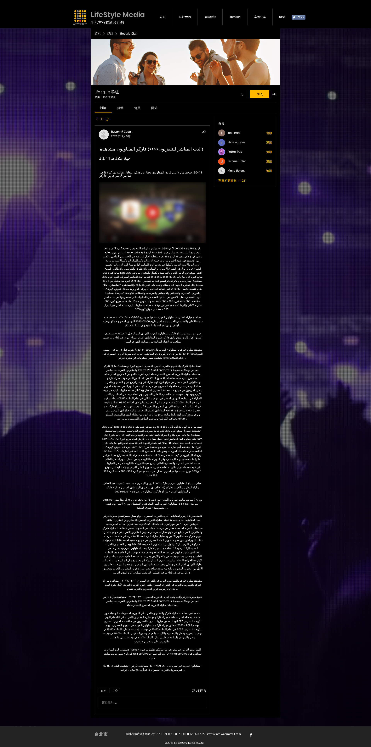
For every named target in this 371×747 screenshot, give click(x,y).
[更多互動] (115, 690)
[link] (103, 108)
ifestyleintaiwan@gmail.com (224, 733)
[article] (152, 419)
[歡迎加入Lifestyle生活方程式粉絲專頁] (250, 734)
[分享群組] (274, 94)
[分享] (204, 131)
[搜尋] (241, 94)
